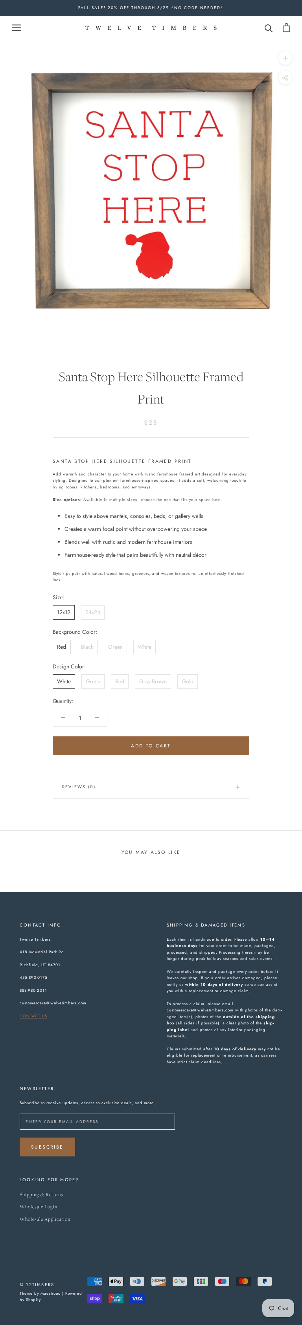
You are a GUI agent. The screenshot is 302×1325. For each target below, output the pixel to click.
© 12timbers (37, 1284)
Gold (187, 681)
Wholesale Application (45, 1219)
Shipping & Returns (41, 1194)
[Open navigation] (16, 27)
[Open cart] (286, 27)
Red (61, 647)
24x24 (92, 612)
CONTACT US (33, 1016)
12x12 (63, 612)
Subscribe (47, 1147)
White (144, 647)
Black (87, 647)
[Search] (269, 28)
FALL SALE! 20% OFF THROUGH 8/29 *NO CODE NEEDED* (151, 8)
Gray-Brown (153, 681)
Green (115, 647)
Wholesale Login (38, 1206)
